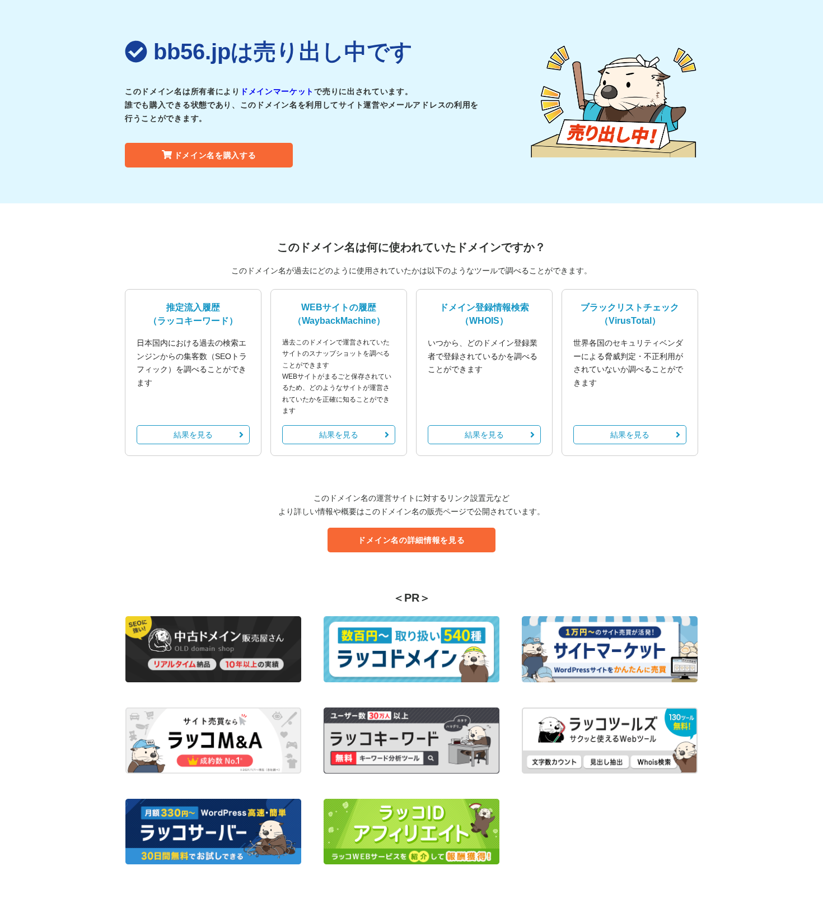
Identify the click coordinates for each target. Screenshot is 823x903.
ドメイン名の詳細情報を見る (411, 540)
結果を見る (193, 434)
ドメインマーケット (277, 91)
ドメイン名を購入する (215, 155)
